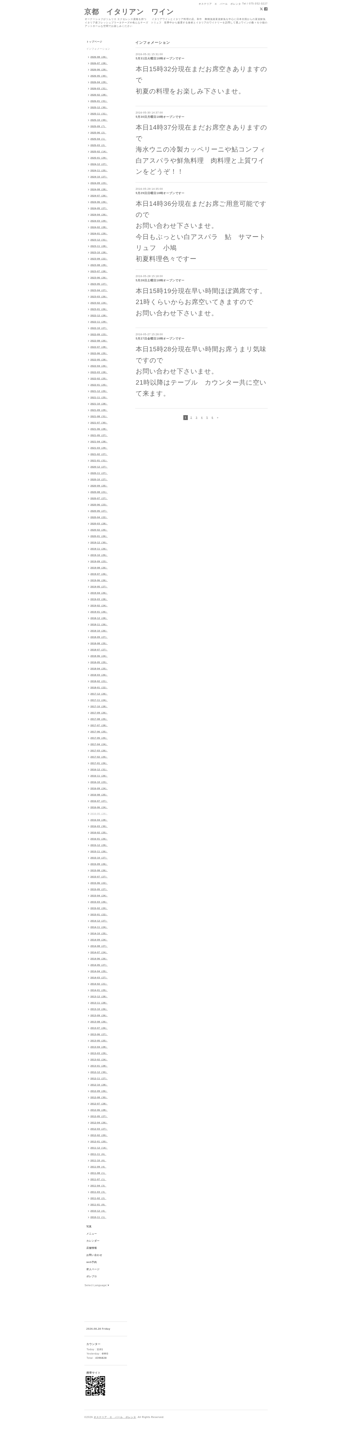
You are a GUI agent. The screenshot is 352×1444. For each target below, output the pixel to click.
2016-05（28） (99, 813)
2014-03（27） (99, 977)
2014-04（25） (99, 971)
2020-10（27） (99, 479)
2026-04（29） (99, 82)
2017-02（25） (99, 757)
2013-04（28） (99, 1047)
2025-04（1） (98, 139)
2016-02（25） (99, 832)
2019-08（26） (99, 567)
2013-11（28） (99, 1003)
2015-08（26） (99, 870)
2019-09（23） (99, 561)
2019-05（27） (99, 586)
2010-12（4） (98, 1211)
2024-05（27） (99, 208)
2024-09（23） (99, 183)
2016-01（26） (99, 839)
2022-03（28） (99, 372)
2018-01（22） (99, 687)
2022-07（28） (99, 347)
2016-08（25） (99, 794)
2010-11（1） (98, 1217)
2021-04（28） (99, 441)
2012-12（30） (99, 1072)
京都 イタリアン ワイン (129, 11)
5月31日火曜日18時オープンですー (160, 58)
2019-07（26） (99, 574)
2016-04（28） (99, 820)
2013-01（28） (99, 1066)
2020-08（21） (99, 492)
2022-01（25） (99, 385)
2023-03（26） (99, 296)
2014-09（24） (99, 940)
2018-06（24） (99, 656)
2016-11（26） (99, 776)
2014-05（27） (99, 965)
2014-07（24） (99, 952)
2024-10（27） (99, 177)
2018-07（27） (99, 649)
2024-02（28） (99, 227)
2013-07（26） (99, 1028)
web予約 (91, 1262)
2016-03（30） (99, 826)
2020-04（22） (99, 517)
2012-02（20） (99, 1135)
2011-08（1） (98, 1173)
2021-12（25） (99, 391)
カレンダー (93, 1240)
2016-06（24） (99, 807)
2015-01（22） (99, 914)
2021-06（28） (99, 429)
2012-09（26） (99, 1091)
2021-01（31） (99, 460)
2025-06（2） (98, 132)
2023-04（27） (99, 290)
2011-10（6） (98, 1160)
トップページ (94, 41)
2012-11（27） (99, 1078)
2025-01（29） (99, 158)
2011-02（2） (98, 1198)
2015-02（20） (99, 908)
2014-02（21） (99, 984)
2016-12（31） (99, 769)
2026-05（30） (99, 76)
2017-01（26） (99, 763)
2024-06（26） (99, 202)
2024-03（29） (99, 221)
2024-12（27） (99, 164)
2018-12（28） (99, 618)
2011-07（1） (98, 1179)
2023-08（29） (99, 265)
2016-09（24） (99, 788)
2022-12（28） (99, 315)
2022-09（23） (99, 334)
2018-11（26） (99, 624)
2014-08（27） (99, 946)
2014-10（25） (99, 933)
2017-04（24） (99, 744)
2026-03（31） (99, 88)
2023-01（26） (99, 309)
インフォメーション (98, 48)
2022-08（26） (99, 340)
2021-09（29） (99, 410)
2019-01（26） (99, 612)
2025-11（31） (99, 113)
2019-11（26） (99, 549)
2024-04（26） (99, 214)
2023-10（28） (99, 252)
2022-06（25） (99, 353)
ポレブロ (91, 1276)
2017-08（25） (99, 719)
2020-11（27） (99, 473)
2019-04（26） (99, 593)
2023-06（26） (99, 277)
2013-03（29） (99, 1053)
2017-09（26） (99, 713)
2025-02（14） (99, 151)
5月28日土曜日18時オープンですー (160, 280)
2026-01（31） (99, 101)
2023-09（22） (99, 259)
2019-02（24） (99, 605)
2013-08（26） (99, 1022)
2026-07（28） (99, 63)
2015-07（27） (99, 876)
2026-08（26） (99, 57)
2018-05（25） (99, 662)
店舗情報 (91, 1247)
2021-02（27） (99, 454)
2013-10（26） (99, 1009)
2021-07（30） (99, 422)
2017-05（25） (99, 738)
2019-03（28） (99, 599)
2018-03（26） (99, 675)
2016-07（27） (99, 801)
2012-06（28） (99, 1110)
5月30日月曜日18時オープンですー (160, 116)
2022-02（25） (99, 378)
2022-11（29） (99, 322)
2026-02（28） (99, 95)
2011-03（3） (98, 1192)
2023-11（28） (99, 246)
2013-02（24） (99, 1059)
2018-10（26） (99, 631)
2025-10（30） (99, 120)
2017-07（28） (99, 725)
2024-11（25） (99, 170)
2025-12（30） (99, 107)
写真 (89, 1226)
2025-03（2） (98, 145)
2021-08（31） (99, 416)
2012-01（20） (99, 1141)
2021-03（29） (99, 448)
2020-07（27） (99, 498)
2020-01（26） (99, 536)
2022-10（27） (99, 328)
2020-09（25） (99, 486)
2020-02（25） (99, 530)
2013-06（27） (99, 1034)
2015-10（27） (99, 858)
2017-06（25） (99, 731)
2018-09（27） (99, 637)
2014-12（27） (99, 921)
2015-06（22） (99, 883)
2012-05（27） (99, 1116)
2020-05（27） (99, 511)
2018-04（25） (99, 668)
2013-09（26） (99, 1015)
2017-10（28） (99, 706)
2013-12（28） (99, 996)
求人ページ (93, 1269)
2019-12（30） (99, 542)
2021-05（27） (99, 435)
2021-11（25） (99, 397)
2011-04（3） (98, 1185)
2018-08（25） (99, 643)
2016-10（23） (99, 782)
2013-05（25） (99, 1040)
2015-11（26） (99, 851)
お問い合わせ (94, 1255)
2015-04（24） (99, 895)
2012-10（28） (99, 1085)
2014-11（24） (99, 927)
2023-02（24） (99, 303)
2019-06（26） (99, 580)
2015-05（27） (99, 889)
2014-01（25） (99, 990)
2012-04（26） (99, 1122)
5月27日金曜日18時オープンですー (160, 338)
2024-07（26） (99, 195)
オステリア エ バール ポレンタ (115, 1417)
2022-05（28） (99, 359)
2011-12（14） (99, 1148)
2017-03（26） (99, 750)
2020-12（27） (99, 467)
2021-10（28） (99, 404)
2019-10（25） (99, 555)
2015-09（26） (99, 864)
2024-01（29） (99, 233)
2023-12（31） (99, 240)
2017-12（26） (99, 694)
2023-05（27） (99, 284)
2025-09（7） (98, 126)
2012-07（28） (99, 1103)
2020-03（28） (99, 523)
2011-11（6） (98, 1154)
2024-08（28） (99, 189)
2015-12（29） (99, 845)
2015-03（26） (99, 902)
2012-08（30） (99, 1097)
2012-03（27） (99, 1129)
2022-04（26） (99, 366)
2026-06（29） (99, 69)
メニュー (91, 1233)
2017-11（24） (99, 700)
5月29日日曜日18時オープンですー (160, 193)
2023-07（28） (99, 271)
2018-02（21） (99, 681)
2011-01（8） (98, 1204)
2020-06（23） (99, 504)
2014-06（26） (99, 958)
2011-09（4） (98, 1167)
